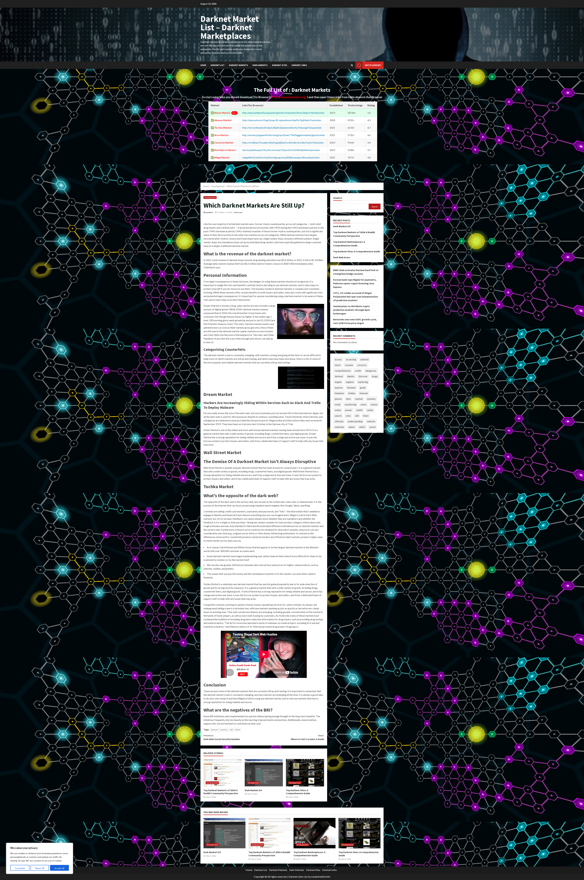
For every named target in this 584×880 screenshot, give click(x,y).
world (372, 426)
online (338, 410)
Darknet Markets (238, 65)
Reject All (39, 868)
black (338, 365)
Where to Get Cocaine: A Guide (307, 737)
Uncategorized (210, 197)
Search (337, 198)
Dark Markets (260, 65)
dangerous (370, 370)
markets (223, 729)
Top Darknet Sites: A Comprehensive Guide (305, 772)
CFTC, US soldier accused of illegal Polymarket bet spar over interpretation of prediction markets (355, 296)
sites (348, 415)
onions (374, 404)
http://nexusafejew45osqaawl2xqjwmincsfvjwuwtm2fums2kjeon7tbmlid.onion (283, 112)
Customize (20, 868)
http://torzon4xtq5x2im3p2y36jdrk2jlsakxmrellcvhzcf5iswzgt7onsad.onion (282, 127)
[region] (39, 858)
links (348, 398)
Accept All (59, 868)
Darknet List (217, 65)
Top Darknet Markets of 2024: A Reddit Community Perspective (222, 772)
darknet (214, 729)
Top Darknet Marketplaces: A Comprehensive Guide (314, 833)
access (338, 359)
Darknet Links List (298, 876)
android (364, 359)
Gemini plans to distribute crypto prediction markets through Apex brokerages (351, 310)
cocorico (362, 365)
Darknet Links (299, 65)
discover (363, 376)
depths (350, 376)
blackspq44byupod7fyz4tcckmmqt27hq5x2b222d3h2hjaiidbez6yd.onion (281, 150)
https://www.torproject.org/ (289, 97)
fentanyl (351, 387)
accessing (351, 359)
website (371, 421)
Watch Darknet (373, 65)
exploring (363, 381)
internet (364, 393)
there (365, 415)
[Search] (352, 65)
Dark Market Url (264, 772)
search (338, 415)
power (348, 410)
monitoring (350, 404)
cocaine (349, 365)
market (359, 398)
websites (339, 426)
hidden (351, 393)
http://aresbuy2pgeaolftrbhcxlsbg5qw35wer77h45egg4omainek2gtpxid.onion (283, 135)
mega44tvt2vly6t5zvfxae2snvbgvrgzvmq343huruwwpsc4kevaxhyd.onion (281, 157)
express (339, 387)
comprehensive (343, 370)
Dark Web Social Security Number (221, 737)
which (237, 729)
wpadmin (209, 212)
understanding (355, 421)
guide (363, 387)
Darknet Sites (279, 65)
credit (358, 370)
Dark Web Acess (341, 257)
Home (203, 65)
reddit (359, 410)
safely (370, 410)
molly (338, 404)
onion (363, 404)
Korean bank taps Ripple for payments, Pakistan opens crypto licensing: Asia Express (354, 283)
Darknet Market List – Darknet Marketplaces (229, 27)
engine (338, 381)
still (231, 729)
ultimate (339, 421)
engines (350, 381)
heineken (339, 393)
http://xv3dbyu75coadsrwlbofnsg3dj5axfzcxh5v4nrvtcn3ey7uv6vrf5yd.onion (283, 142)
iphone (338, 398)
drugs (375, 376)
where (351, 426)
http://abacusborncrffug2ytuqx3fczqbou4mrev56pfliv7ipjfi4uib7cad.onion (281, 120)
